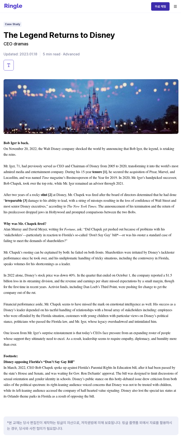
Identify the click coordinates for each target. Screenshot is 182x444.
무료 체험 (160, 6)
